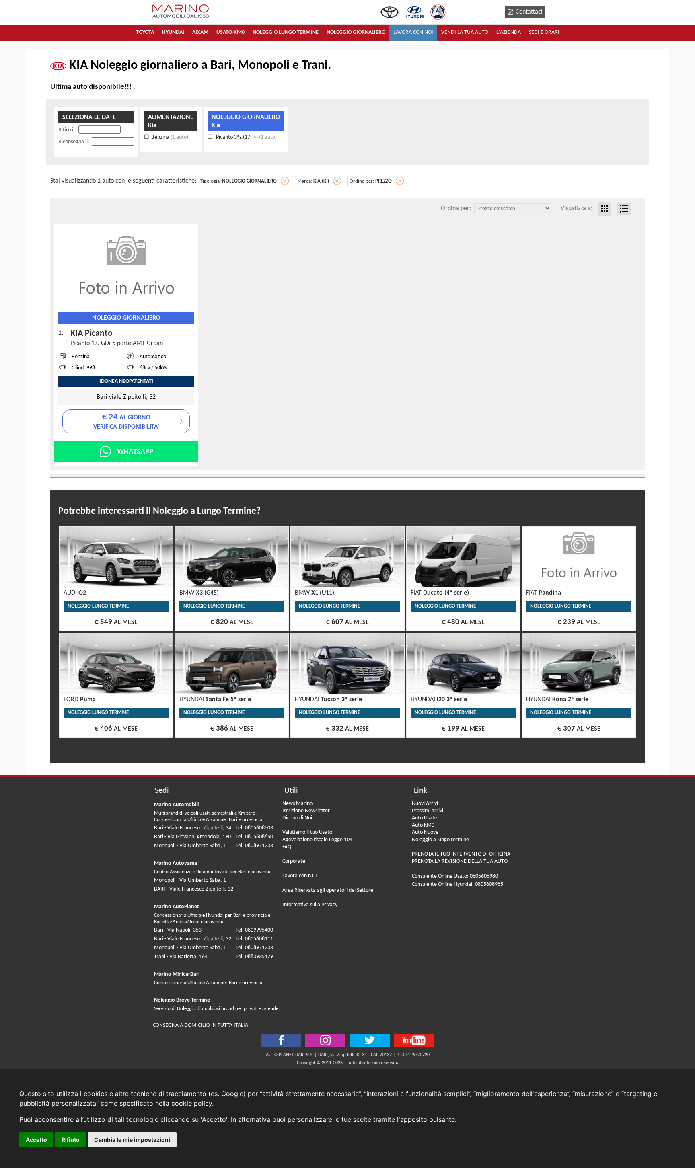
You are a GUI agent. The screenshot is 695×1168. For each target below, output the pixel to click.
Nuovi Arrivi (425, 804)
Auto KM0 (423, 825)
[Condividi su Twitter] (325, 1040)
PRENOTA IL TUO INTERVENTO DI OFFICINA (461, 854)
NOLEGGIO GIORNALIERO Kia (246, 121)
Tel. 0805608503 (254, 828)
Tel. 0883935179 (254, 957)
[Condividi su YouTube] (414, 1040)
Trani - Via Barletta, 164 (181, 957)
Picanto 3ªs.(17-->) (246, 137)
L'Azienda (508, 32)
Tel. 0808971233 (254, 846)
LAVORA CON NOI (413, 32)
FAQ (286, 847)
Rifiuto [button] (71, 1139)
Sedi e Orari (544, 32)
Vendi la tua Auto (464, 32)
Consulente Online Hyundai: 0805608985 (457, 884)
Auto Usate (424, 818)
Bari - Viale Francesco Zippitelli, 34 (192, 828)
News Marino (297, 804)
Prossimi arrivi (427, 811)
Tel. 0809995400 (254, 930)
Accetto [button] (36, 1139)
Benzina (169, 137)
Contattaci (529, 12)
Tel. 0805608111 (254, 939)
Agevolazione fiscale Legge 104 (317, 840)
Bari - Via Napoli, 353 (178, 930)
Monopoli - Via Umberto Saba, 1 (190, 846)
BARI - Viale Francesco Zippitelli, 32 (193, 889)
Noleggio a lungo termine (440, 840)
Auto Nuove (425, 832)
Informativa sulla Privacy (309, 905)
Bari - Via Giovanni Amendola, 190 (192, 837)
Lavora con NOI (299, 876)
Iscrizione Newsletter (306, 811)
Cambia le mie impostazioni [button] (132, 1139)
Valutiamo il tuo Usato (307, 832)
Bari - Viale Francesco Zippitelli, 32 (192, 939)
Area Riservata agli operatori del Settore (327, 890)
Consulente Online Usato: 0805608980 (455, 876)
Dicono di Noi (297, 818)
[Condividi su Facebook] (281, 1040)
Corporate (293, 861)
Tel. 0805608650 (254, 837)
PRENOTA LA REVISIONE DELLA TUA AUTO (460, 861)
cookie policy (191, 1103)
